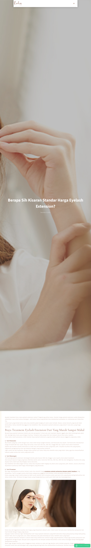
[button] (73, 3)
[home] (18, 3)
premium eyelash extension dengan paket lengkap (61, 471)
